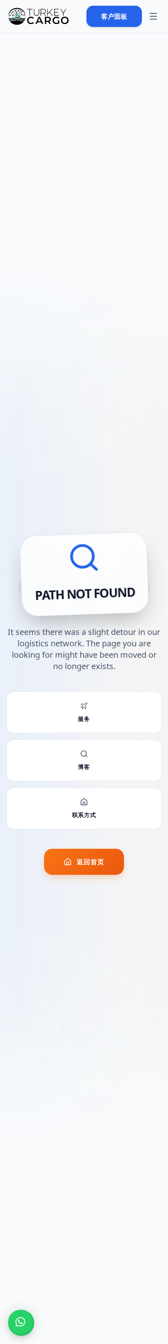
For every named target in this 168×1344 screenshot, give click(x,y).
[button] (20, 1322)
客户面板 (114, 16)
